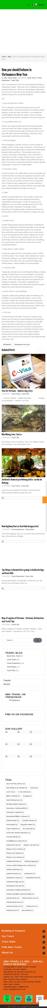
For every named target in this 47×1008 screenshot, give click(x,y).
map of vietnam (13, 829)
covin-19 (10, 792)
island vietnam (12, 820)
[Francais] (34, 4)
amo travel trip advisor (15, 784)
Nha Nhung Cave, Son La (12, 434)
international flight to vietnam (17, 816)
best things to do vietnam (16, 788)
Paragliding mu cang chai (16, 841)
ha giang (27, 796)
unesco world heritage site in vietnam (21, 865)
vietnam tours (12, 910)
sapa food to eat (13, 845)
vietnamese (7, 344)
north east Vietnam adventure (18, 833)
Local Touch (31, 78)
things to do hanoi (31, 845)
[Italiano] (40, 4)
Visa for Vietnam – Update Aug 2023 (17, 391)
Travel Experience (17, 529)
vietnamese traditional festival (18, 890)
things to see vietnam (15, 857)
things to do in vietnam (15, 849)
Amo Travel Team (10, 78)
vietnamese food (33, 878)
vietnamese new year (22, 344)
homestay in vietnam (15, 812)
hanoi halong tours (14, 800)
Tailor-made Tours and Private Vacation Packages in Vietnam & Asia (12, 4)
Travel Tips (15, 80)
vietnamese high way (15, 882)
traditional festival (13, 861)
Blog (9, 57)
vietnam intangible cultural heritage (20, 894)
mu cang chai (29, 829)
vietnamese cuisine (14, 878)
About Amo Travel (13, 656)
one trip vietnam (13, 837)
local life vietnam (29, 820)
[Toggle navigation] (28, 4)
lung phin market (28, 824)
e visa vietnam (24, 792)
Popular (7, 680)
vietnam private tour (14, 906)
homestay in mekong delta (17, 808)
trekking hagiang (31, 861)
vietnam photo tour (30, 898)
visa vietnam (27, 910)
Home (4, 57)
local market (12, 824)
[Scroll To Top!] (42, 1004)
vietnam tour (32, 906)
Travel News (15, 394)
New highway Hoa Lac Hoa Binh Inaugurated (20, 526)
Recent (7, 684)
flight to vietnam (13, 796)
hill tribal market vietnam (16, 804)
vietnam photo (12, 898)
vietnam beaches (13, 873)
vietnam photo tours (14, 902)
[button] (45, 2)
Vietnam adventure (14, 869)
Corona (34, 788)
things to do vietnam (15, 853)
